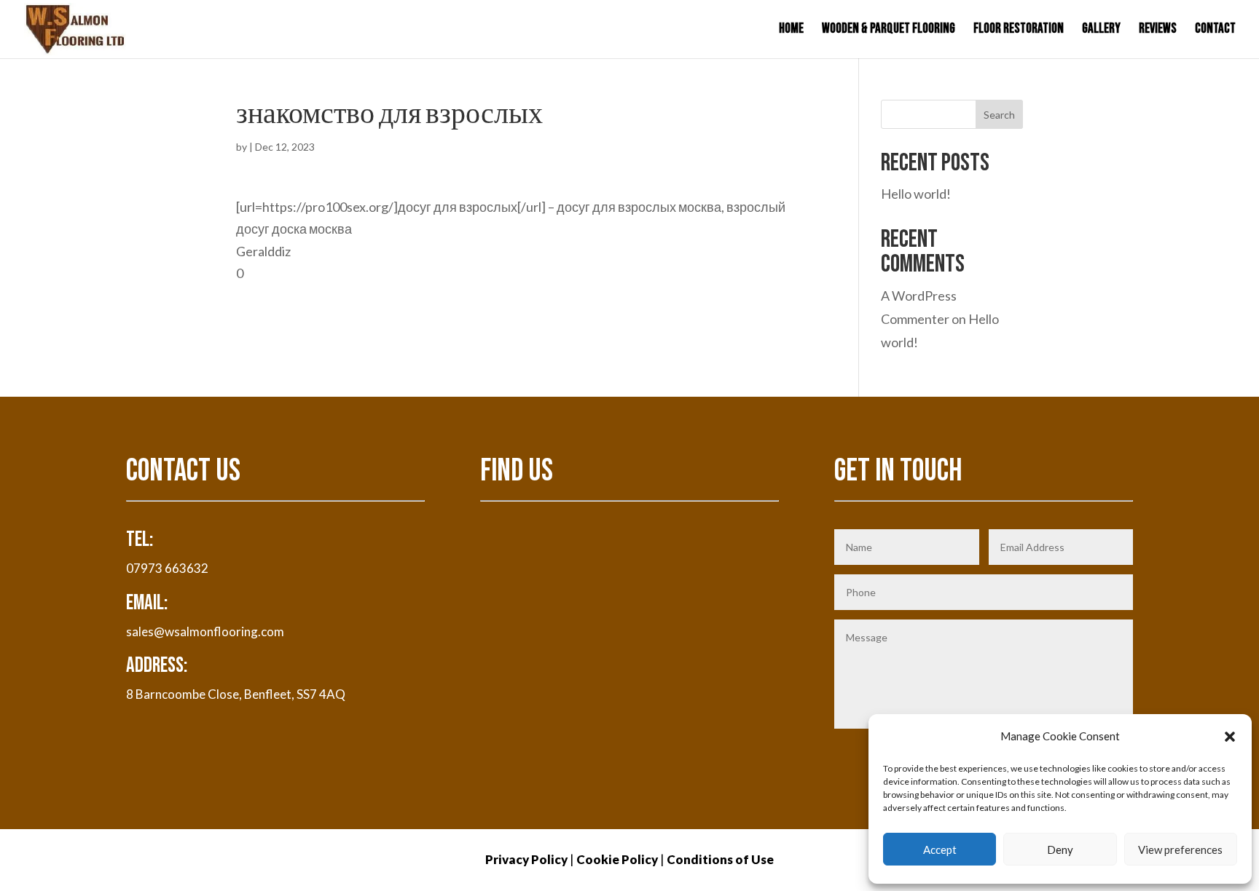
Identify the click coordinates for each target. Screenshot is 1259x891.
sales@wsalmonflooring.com (205, 631)
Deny (1060, 849)
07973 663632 (167, 568)
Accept (940, 849)
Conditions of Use (720, 859)
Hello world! (916, 194)
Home (791, 30)
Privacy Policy (526, 859)
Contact (1215, 30)
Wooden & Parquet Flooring (888, 30)
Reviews (1158, 30)
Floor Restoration (1018, 30)
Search (999, 114)
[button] (1230, 736)
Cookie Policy (617, 859)
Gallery (1101, 30)
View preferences (1180, 849)
